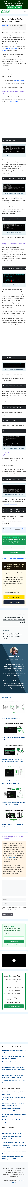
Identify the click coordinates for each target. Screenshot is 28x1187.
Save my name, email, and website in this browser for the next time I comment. (14, 907)
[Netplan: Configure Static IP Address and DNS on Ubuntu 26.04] (14, 797)
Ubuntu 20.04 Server (20, 78)
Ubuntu (16, 25)
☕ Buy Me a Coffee (14, 595)
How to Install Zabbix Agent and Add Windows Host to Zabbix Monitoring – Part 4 (13, 1068)
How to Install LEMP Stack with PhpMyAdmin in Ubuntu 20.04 (14, 617)
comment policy (10, 855)
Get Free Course (14, 550)
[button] (20, 9)
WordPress (9, 46)
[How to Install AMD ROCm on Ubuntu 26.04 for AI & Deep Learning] (14, 710)
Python (4, 48)
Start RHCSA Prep (17, 5)
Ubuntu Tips (22, 557)
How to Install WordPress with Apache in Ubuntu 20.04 (12, 634)
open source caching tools (11, 557)
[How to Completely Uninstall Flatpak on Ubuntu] (14, 732)
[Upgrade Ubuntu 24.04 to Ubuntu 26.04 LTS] (14, 819)
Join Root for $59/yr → (14, 1004)
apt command (14, 99)
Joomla (15, 46)
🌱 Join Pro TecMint (14, 600)
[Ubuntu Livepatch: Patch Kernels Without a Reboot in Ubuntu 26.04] (14, 754)
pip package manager (10, 502)
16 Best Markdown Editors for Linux (13, 1140)
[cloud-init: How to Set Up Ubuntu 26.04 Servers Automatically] (14, 775)
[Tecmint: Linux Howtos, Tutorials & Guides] (5, 9)
